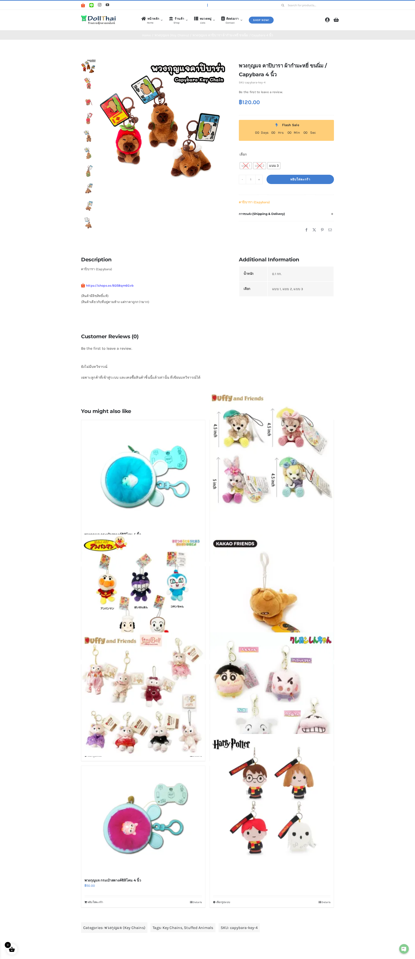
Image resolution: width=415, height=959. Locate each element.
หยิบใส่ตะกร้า (300, 179)
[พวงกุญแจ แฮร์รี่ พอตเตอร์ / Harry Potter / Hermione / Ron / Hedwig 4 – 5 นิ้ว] (272, 796)
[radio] (246, 165)
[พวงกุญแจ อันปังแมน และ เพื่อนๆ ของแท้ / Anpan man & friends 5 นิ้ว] (143, 596)
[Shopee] (83, 5)
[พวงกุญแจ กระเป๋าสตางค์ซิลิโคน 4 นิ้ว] (143, 474)
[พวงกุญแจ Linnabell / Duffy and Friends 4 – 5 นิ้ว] (143, 694)
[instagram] (99, 4)
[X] (314, 230)
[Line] (91, 5)
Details (197, 902)
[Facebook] (306, 230)
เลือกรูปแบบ (223, 902)
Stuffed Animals (198, 927)
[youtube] (107, 4)
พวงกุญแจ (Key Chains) (124, 927)
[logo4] (98, 16)
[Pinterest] (322, 230)
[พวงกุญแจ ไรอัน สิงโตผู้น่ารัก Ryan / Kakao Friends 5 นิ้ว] (272, 596)
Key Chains (172, 927)
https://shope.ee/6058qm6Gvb (110, 285)
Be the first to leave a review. (261, 92)
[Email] (330, 230)
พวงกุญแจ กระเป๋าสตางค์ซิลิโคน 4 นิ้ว (113, 880)
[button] (286, 214)
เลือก (243, 154)
